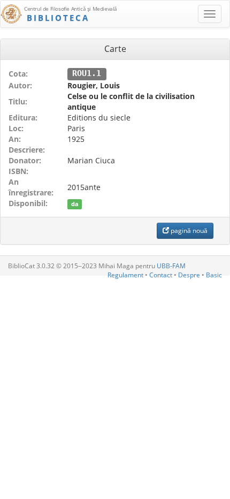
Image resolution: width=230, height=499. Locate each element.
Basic (214, 274)
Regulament (125, 274)
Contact (160, 274)
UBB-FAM (171, 265)
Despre (189, 274)
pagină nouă (188, 230)
